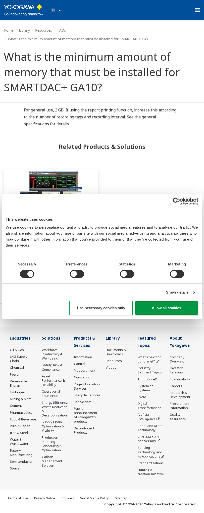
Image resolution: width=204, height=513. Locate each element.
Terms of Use (17, 498)
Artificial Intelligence (146, 416)
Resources (43, 30)
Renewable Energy (18, 383)
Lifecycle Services (87, 395)
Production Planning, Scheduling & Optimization (52, 443)
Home (9, 30)
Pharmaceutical (21, 412)
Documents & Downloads (116, 352)
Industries (20, 338)
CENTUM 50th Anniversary (148, 438)
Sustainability (180, 379)
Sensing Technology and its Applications (150, 451)
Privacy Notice (44, 498)
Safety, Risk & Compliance (52, 367)
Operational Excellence (51, 393)
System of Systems (145, 388)
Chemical (17, 367)
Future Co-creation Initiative (151, 471)
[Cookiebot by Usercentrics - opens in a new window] (176, 201)
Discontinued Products (84, 430)
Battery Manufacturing (21, 452)
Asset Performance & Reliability (53, 380)
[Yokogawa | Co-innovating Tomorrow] (24, 10)
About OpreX (147, 379)
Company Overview (177, 359)
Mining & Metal (21, 399)
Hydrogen (17, 392)
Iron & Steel (19, 432)
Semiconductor (21, 461)
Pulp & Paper (20, 426)
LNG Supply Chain (18, 358)
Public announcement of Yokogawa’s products (85, 414)
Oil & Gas (17, 350)
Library (24, 30)
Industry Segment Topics (150, 370)
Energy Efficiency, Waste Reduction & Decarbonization (55, 408)
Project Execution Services (87, 386)
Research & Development (180, 394)
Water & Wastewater (19, 441)
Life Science (83, 402)
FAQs (61, 30)
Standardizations (151, 463)
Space (14, 468)
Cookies (67, 498)
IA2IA (142, 397)
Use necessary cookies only (101, 308)
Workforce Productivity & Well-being (52, 354)
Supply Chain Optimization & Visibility (53, 426)
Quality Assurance (178, 416)
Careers (176, 386)
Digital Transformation (149, 405)
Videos (111, 367)
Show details (177, 292)
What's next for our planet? (149, 359)
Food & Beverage (23, 419)
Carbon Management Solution (52, 461)
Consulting (82, 377)
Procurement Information (179, 405)
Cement (16, 405)
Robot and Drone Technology (150, 427)
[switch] (77, 274)
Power (15, 374)
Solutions (51, 338)
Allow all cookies (166, 308)
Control (79, 363)
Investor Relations (177, 370)
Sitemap (121, 498)
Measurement (84, 370)
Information (83, 357)
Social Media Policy (94, 498)
